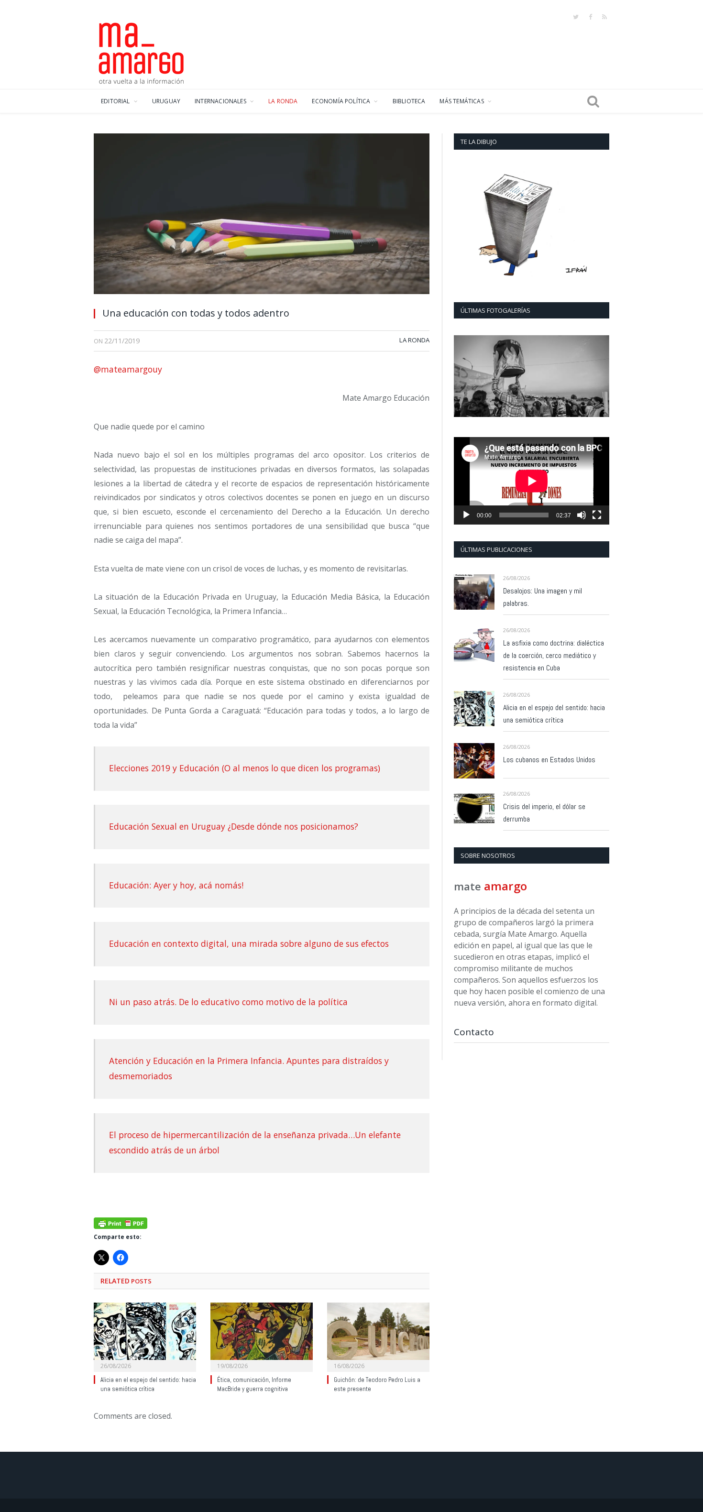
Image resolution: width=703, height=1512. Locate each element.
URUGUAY (166, 101)
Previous (465, 377)
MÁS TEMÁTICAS (461, 101)
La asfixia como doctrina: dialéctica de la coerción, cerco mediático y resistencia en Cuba (553, 655)
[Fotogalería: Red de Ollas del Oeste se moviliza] (531, 376)
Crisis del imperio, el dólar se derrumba (544, 812)
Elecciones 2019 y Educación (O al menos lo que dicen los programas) (244, 768)
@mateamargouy (128, 369)
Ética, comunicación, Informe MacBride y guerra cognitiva (254, 1384)
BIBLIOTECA (409, 101)
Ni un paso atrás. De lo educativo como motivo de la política (228, 1002)
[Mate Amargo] (141, 51)
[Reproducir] (466, 515)
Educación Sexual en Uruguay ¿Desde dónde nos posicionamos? (233, 826)
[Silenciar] (581, 515)
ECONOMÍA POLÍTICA (341, 101)
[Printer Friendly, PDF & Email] (120, 1222)
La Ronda (414, 340)
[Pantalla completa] (597, 515)
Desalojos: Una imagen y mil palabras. (542, 597)
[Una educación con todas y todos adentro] (261, 216)
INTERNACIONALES (220, 101)
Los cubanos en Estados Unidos (549, 760)
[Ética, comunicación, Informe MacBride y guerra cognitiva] (261, 1336)
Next (598, 377)
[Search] (593, 101)
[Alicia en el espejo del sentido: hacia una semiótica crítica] (145, 1336)
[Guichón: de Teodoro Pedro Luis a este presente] (378, 1336)
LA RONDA (282, 101)
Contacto (474, 1032)
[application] (531, 481)
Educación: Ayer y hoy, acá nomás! (176, 885)
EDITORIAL (115, 101)
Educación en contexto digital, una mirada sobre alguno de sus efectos (249, 943)
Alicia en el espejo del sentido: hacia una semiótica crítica (148, 1384)
